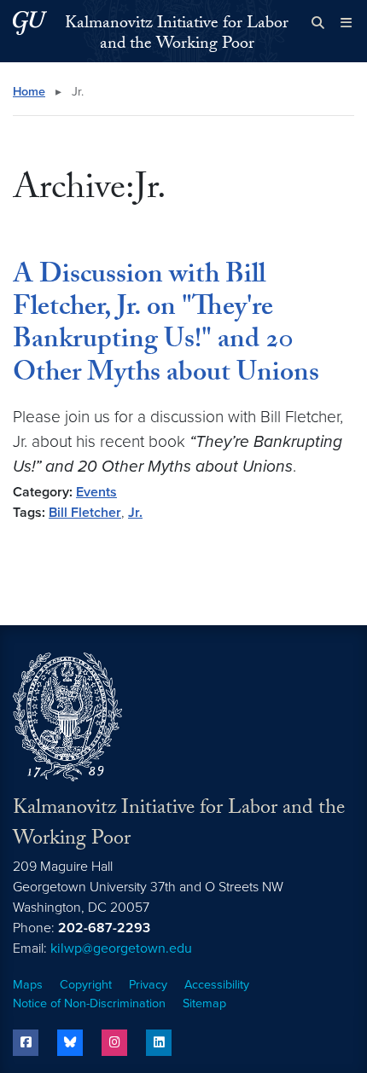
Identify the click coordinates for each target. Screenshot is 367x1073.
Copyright (86, 984)
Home (29, 91)
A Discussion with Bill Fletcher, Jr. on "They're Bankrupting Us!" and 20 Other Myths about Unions (166, 326)
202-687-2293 (104, 928)
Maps (28, 984)
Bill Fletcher (85, 512)
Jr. (135, 512)
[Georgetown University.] (30, 22)
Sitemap (204, 1003)
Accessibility (216, 984)
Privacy (148, 984)
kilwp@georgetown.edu (121, 948)
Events (96, 492)
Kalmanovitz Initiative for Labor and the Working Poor (176, 34)
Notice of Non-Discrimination (89, 1003)
